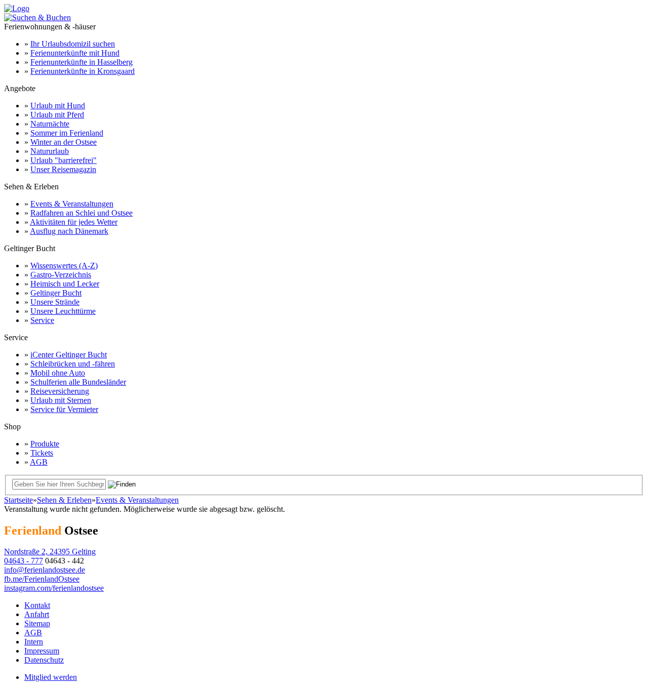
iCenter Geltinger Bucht (68, 354)
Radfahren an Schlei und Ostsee (81, 213)
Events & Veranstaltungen (71, 203)
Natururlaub (49, 151)
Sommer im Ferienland (66, 133)
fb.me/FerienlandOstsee (41, 579)
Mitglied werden (50, 677)
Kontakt (37, 605)
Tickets (41, 453)
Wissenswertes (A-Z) (64, 265)
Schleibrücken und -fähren (72, 363)
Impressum (41, 650)
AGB (39, 462)
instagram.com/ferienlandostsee (54, 588)
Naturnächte (49, 123)
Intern (33, 641)
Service (42, 320)
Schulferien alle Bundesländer (78, 382)
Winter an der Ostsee (63, 142)
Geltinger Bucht (56, 293)
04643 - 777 (23, 560)
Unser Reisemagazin (63, 169)
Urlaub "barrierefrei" (63, 160)
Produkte (44, 443)
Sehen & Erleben (64, 500)
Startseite (18, 500)
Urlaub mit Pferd (57, 114)
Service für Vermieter (64, 409)
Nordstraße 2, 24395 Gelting (50, 551)
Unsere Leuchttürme (63, 311)
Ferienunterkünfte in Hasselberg (81, 62)
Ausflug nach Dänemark (69, 231)
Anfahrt (36, 614)
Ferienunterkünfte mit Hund (74, 53)
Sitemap (37, 623)
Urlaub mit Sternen (60, 400)
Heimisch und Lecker (64, 283)
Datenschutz (44, 660)
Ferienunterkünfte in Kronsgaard (82, 71)
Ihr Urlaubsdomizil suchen (72, 43)
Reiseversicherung (59, 391)
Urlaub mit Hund (57, 105)
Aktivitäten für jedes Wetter (73, 222)
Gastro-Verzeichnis (60, 274)
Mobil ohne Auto (57, 373)
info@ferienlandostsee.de (44, 569)
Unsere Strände (54, 302)
